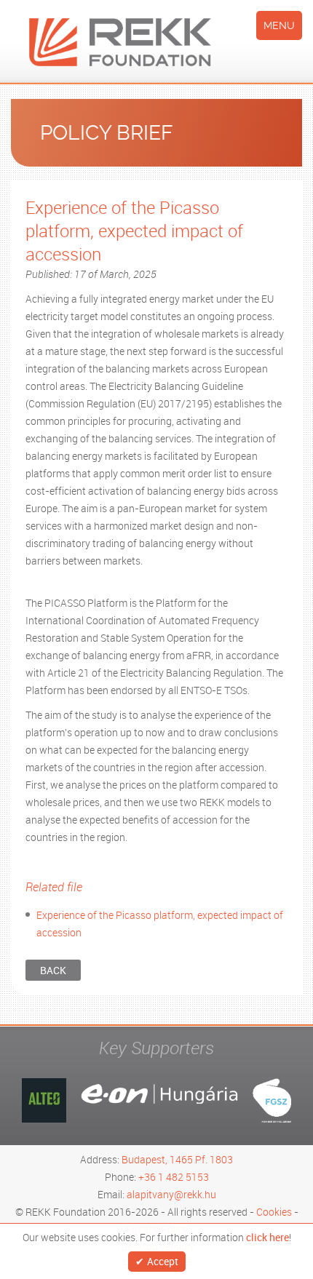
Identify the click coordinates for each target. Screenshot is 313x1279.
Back (53, 970)
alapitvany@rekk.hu (171, 1194)
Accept (162, 1261)
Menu (279, 25)
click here (267, 1237)
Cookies (274, 1212)
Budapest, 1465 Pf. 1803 (177, 1159)
